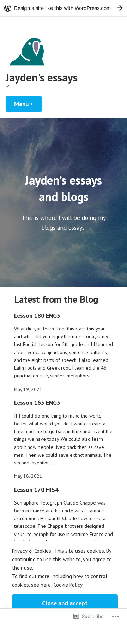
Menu (28, 104)
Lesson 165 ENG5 (37, 403)
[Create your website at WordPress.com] (63, 8)
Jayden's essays (42, 77)
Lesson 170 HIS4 (36, 490)
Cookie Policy (68, 584)
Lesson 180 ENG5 (37, 315)
